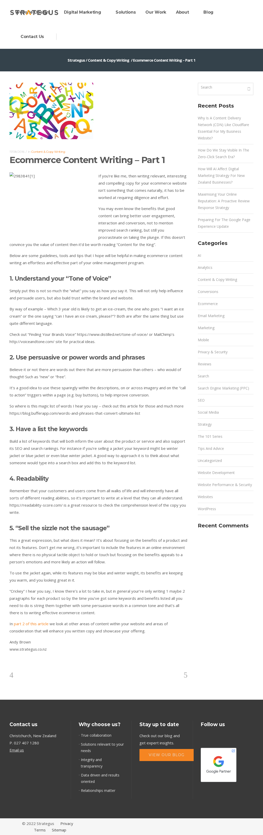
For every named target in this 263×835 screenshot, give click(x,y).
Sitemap (59, 829)
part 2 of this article (31, 623)
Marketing (206, 327)
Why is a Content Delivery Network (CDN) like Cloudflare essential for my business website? (223, 128)
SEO (201, 400)
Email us (17, 750)
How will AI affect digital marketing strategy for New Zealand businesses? (221, 175)
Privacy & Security (213, 351)
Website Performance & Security (225, 484)
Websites (205, 496)
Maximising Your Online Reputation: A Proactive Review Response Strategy (224, 201)
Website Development (216, 472)
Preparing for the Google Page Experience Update (224, 223)
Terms (40, 829)
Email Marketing (211, 315)
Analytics (205, 267)
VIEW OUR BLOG (166, 755)
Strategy (205, 424)
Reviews (204, 364)
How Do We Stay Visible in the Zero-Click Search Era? (223, 153)
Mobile (203, 339)
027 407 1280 (26, 742)
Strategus (76, 60)
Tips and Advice (211, 448)
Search (203, 376)
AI (199, 255)
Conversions (208, 291)
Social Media (208, 412)
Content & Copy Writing (108, 60)
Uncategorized (210, 460)
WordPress (207, 508)
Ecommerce (208, 303)
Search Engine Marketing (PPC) (223, 388)
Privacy (66, 823)
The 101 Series (210, 436)
